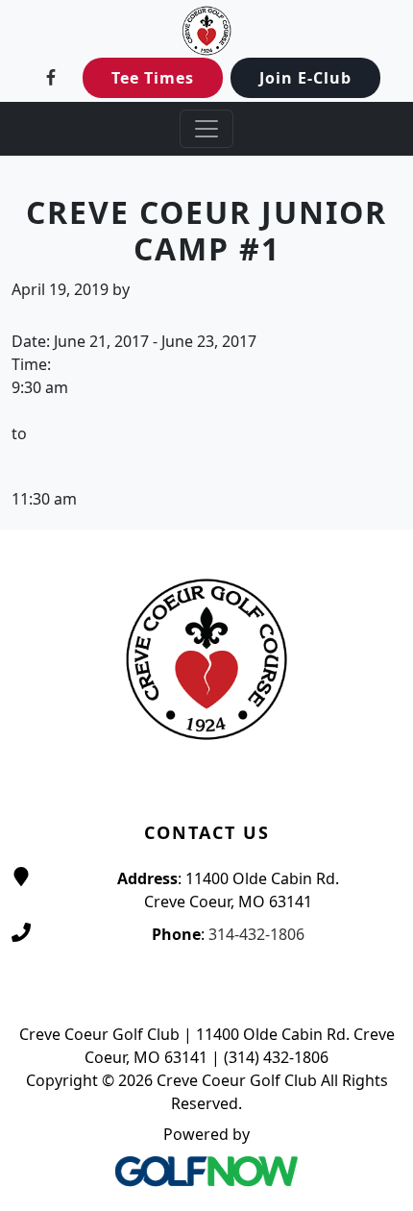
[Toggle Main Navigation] (206, 129)
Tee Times (152, 77)
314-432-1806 (256, 934)
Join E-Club (305, 77)
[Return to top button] (375, 493)
